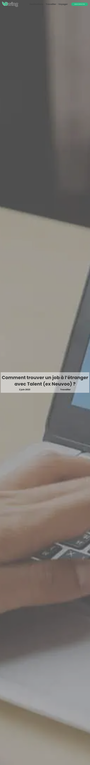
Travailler (51, 4)
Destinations (36, 4)
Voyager (63, 4)
